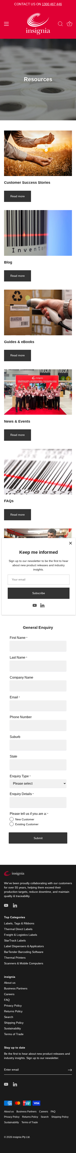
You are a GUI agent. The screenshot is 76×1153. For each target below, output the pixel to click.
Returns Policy (13, 1011)
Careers (9, 994)
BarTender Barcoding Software (23, 952)
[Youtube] (35, 605)
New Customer (24, 819)
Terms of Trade (14, 1034)
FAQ (7, 999)
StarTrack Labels (15, 940)
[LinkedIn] (42, 605)
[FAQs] (38, 471)
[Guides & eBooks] (38, 312)
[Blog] (38, 233)
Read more (17, 196)
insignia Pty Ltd (21, 1137)
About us (9, 982)
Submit (38, 838)
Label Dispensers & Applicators (24, 946)
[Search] (60, 24)
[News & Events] (38, 392)
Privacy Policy (13, 1005)
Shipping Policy (14, 1022)
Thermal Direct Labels (18, 929)
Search (8, 1017)
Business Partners (15, 988)
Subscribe (38, 593)
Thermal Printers (15, 957)
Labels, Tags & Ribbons (19, 923)
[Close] (70, 543)
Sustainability (12, 1028)
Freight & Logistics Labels (20, 934)
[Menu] (6, 23)
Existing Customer (27, 824)
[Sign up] (70, 1070)
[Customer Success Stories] (38, 153)
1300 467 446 (52, 4)
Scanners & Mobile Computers (23, 963)
